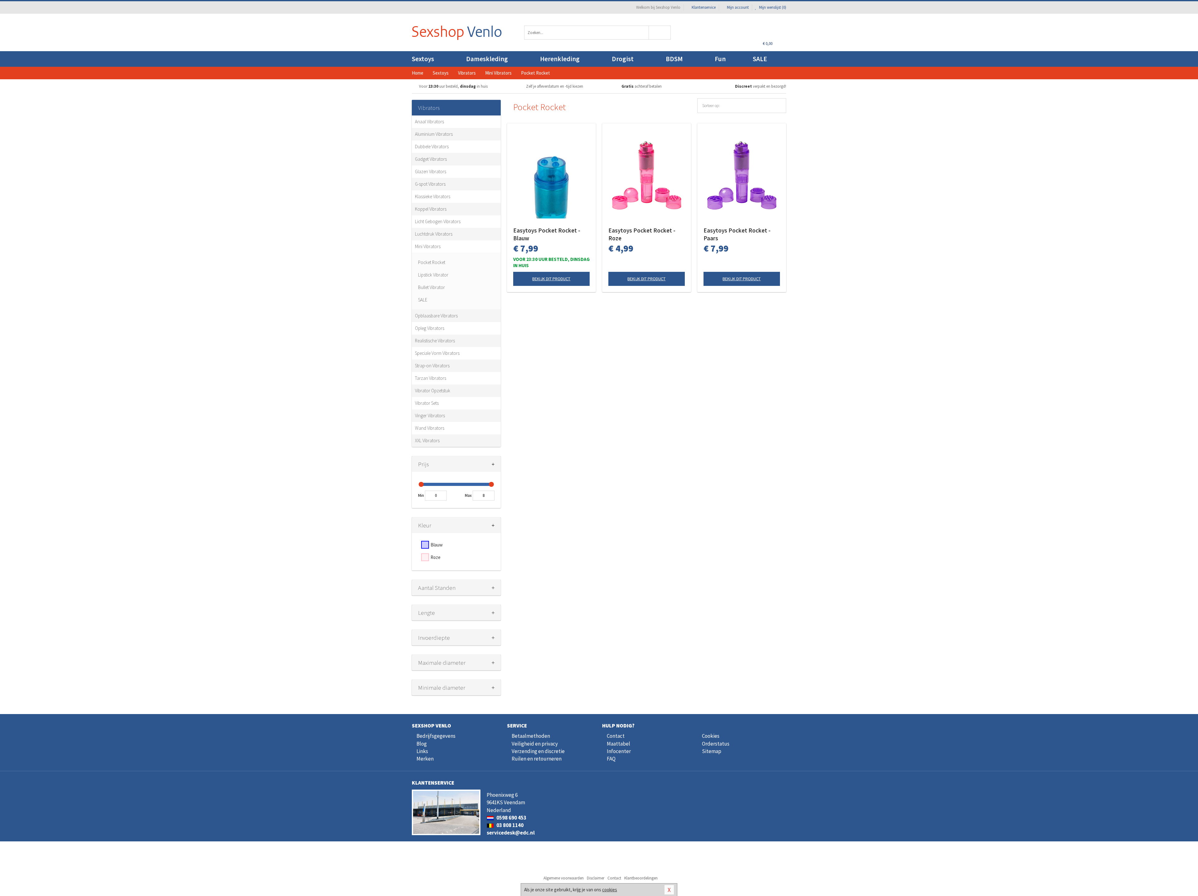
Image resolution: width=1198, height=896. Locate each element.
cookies (609, 890)
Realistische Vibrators (435, 341)
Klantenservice (704, 7)
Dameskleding (487, 59)
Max (468, 495)
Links (422, 751)
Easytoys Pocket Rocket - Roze (641, 234)
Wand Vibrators (429, 428)
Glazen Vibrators (430, 171)
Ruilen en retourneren (537, 758)
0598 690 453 (510, 817)
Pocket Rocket (431, 262)
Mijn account (738, 7)
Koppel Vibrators (430, 209)
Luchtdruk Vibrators (433, 234)
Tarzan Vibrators (430, 378)
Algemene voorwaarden (563, 878)
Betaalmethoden (531, 735)
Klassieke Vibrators (432, 196)
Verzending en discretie (538, 751)
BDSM (674, 59)
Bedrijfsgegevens (435, 735)
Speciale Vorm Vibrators (437, 353)
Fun (720, 59)
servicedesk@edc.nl (511, 832)
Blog (421, 743)
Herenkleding (560, 59)
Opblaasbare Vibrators (436, 316)
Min (421, 495)
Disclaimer (595, 878)
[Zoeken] (660, 33)
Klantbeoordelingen (641, 878)
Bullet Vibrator (431, 287)
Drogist (623, 59)
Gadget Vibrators (431, 159)
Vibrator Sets (427, 403)
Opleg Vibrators (429, 328)
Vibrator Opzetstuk (432, 391)
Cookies (710, 735)
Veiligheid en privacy (535, 743)
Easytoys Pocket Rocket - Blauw (546, 234)
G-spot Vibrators (430, 184)
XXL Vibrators (427, 440)
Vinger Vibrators (430, 416)
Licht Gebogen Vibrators (437, 221)
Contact (616, 735)
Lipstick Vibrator (433, 275)
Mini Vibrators (428, 246)
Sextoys (423, 59)
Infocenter (619, 751)
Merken (425, 758)
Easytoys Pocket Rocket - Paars (737, 234)
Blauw (437, 545)
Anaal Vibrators (429, 122)
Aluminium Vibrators (434, 134)
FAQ (611, 758)
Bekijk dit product (551, 279)
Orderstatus (715, 743)
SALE (760, 59)
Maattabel (618, 743)
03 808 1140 (509, 825)
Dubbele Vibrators (432, 146)
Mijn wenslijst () (772, 7)
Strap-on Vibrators (432, 366)
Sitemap (711, 751)
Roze (436, 557)
